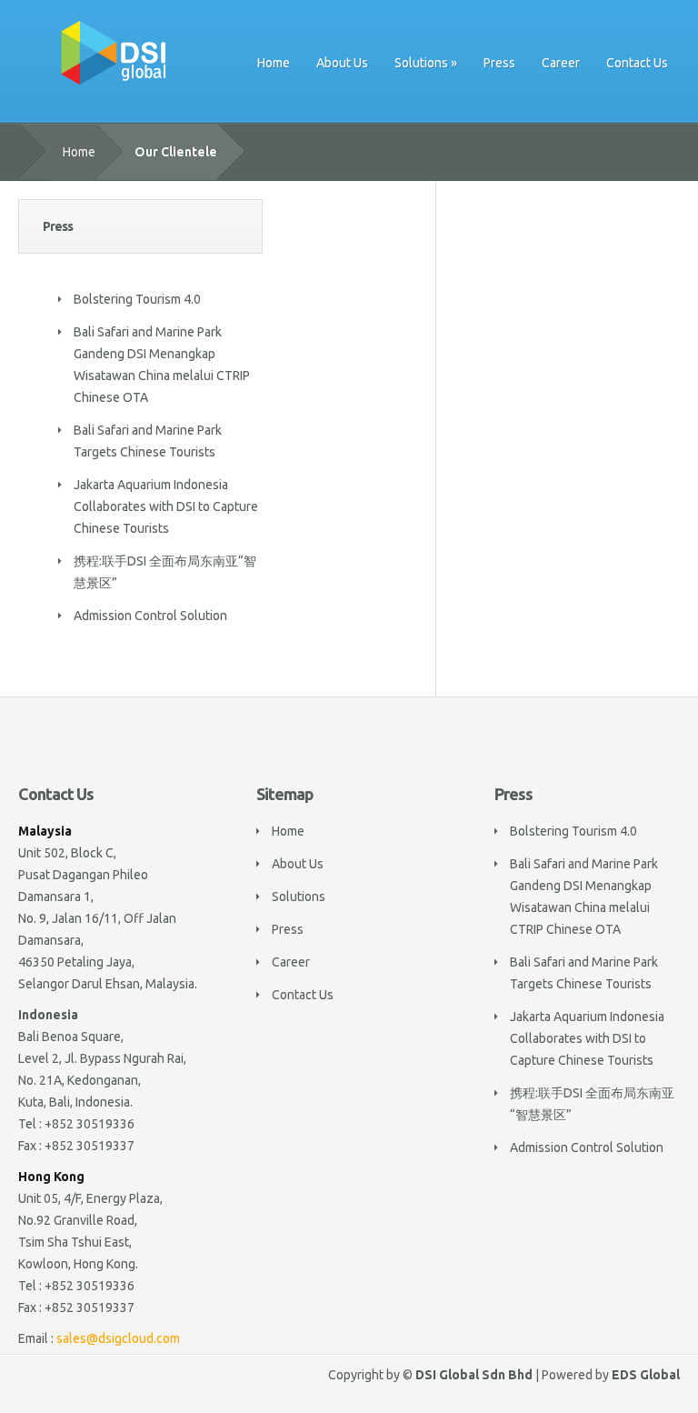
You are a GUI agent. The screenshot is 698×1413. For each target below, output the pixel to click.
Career (561, 62)
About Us (342, 62)
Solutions (421, 62)
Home (273, 62)
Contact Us (637, 62)
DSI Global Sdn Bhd (474, 1375)
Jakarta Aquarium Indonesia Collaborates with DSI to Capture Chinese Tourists (166, 506)
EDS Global (646, 1375)
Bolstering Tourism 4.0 (137, 299)
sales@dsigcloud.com (118, 1338)
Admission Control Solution (150, 615)
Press (499, 62)
